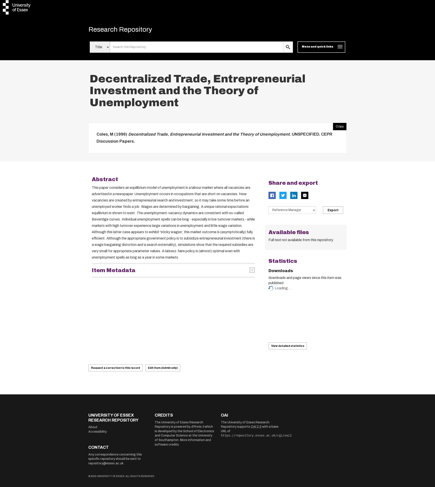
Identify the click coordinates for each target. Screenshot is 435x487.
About (92, 427)
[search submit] (288, 47)
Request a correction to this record (115, 367)
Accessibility (97, 431)
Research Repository (120, 29)
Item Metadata (113, 270)
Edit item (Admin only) (163, 367)
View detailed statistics (287, 346)
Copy (338, 125)
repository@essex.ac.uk (105, 463)
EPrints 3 (197, 426)
